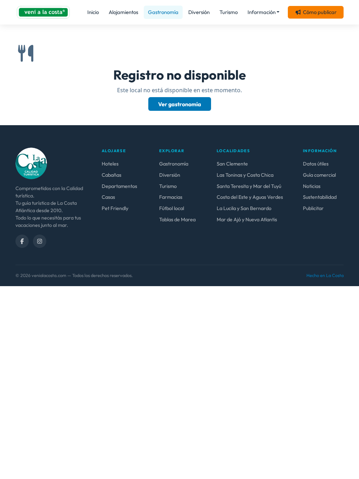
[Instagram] (39, 241)
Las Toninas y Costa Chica (245, 175)
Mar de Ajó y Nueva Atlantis (247, 219)
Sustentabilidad (320, 197)
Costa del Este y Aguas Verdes (250, 197)
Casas (108, 197)
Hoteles (110, 164)
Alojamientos (123, 12)
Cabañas (111, 175)
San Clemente (232, 164)
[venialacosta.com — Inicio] (43, 12)
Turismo (228, 12)
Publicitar (313, 208)
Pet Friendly (115, 208)
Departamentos (119, 186)
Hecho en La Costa (325, 275)
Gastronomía (163, 12)
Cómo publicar (320, 12)
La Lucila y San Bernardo (244, 208)
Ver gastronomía (179, 104)
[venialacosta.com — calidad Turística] (31, 163)
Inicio (93, 12)
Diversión (199, 12)
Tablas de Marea (177, 219)
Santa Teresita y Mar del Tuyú (249, 186)
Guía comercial (319, 175)
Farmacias (170, 197)
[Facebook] (22, 241)
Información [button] (262, 12)
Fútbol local (171, 208)
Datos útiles (315, 164)
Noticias (311, 186)
